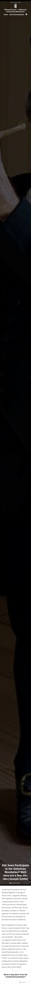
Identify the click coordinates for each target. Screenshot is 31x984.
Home (6, 14)
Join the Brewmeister (16, 14)
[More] (26, 14)
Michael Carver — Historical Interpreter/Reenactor (15, 10)
